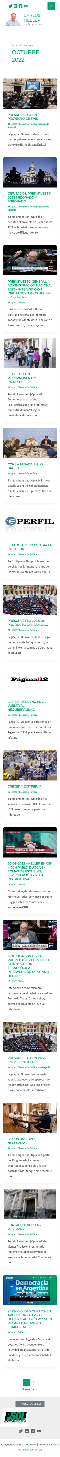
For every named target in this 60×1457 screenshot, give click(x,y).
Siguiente (30, 1389)
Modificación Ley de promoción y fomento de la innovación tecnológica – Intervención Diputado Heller (30, 966)
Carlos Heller (32, 18)
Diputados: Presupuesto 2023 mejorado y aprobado (29, 197)
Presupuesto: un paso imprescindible (27, 1060)
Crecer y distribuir (25, 786)
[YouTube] (25, 6)
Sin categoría (44, 1067)
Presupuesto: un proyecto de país (23, 117)
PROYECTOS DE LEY (30, 1403)
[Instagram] (15, 6)
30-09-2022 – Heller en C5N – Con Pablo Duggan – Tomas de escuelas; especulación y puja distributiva (30, 871)
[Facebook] (20, 6)
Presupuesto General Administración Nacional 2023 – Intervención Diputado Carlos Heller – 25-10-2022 (30, 289)
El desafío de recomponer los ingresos (22, 378)
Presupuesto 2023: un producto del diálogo (28, 622)
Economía (24, 124)
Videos (22, 302)
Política (33, 124)
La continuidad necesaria (21, 1141)
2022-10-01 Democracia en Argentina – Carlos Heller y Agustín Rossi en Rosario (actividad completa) (30, 1319)
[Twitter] (10, 6)
